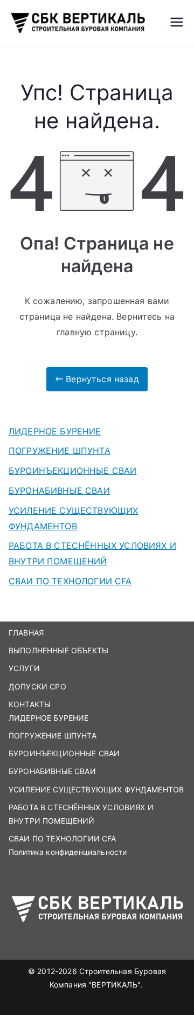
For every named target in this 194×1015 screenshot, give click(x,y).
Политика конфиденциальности (68, 852)
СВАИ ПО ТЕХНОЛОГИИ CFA (70, 581)
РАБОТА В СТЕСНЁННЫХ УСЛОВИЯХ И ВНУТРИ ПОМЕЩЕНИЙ (92, 553)
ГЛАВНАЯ (26, 632)
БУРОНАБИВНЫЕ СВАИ (59, 490)
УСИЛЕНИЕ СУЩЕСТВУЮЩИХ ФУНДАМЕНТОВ (73, 518)
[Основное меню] (176, 23)
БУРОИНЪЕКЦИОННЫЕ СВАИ (72, 470)
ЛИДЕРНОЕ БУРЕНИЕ (55, 431)
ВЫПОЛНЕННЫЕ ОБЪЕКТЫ (58, 650)
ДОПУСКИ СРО (37, 686)
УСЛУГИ (24, 668)
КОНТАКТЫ (30, 704)
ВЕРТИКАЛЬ (114, 984)
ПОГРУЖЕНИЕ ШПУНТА (59, 450)
